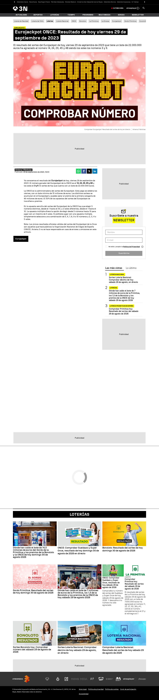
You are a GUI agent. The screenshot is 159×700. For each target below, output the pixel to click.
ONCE (74, 21)
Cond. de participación (128, 689)
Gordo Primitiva (130, 21)
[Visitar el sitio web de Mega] (83, 679)
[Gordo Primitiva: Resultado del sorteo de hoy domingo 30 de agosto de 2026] (35, 576)
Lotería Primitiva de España (121, 306)
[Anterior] (14, 2)
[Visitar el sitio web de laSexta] (57, 679)
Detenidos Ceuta (22, 2)
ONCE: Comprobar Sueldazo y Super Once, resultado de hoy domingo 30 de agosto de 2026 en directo (78, 550)
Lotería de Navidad (21, 21)
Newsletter (138, 15)
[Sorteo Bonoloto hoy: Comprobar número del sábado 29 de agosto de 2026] (35, 633)
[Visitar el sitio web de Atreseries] (92, 679)
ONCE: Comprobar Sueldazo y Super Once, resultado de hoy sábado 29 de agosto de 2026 (111, 583)
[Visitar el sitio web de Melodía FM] (118, 679)
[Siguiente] (145, 2)
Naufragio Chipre (44, 2)
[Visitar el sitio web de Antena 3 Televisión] (49, 679)
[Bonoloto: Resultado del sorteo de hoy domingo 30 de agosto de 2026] (124, 533)
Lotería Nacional (62, 21)
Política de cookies (112, 689)
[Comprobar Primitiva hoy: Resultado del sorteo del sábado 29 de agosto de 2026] (135, 570)
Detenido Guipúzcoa (123, 2)
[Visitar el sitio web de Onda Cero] (101, 679)
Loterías (54, 15)
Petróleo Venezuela (57, 2)
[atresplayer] (132, 8)
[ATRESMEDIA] (21, 679)
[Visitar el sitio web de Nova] (75, 679)
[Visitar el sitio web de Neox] (66, 679)
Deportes (37, 15)
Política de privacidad (96, 689)
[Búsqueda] (143, 8)
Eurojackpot (116, 21)
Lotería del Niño (37, 21)
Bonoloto (82, 21)
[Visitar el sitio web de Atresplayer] (130, 679)
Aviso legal (83, 689)
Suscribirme (124, 253)
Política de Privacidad (131, 247)
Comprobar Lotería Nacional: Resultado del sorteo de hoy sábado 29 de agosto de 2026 (123, 650)
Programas (87, 15)
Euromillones (144, 21)
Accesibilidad (83, 694)
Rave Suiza (33, 2)
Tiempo (71, 15)
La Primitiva (93, 21)
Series (121, 15)
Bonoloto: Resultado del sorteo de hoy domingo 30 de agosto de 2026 (122, 549)
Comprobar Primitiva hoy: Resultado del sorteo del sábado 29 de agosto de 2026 (123, 311)
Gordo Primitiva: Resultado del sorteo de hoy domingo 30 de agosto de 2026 (33, 591)
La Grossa (105, 21)
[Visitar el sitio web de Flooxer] (142, 679)
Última (118, 8)
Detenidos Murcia (110, 2)
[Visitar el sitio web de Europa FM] (109, 679)
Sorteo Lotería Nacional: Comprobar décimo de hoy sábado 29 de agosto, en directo (123, 279)
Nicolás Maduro (70, 2)
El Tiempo (135, 2)
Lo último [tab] (131, 268)
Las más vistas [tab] (113, 268)
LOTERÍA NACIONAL (117, 274)
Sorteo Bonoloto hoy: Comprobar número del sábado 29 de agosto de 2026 (32, 649)
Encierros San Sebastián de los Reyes (90, 2)
